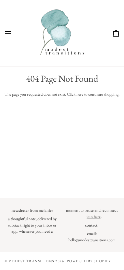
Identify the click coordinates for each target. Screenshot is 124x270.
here (79, 94)
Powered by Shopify (89, 261)
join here (94, 216)
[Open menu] (13, 33)
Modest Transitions (31, 261)
